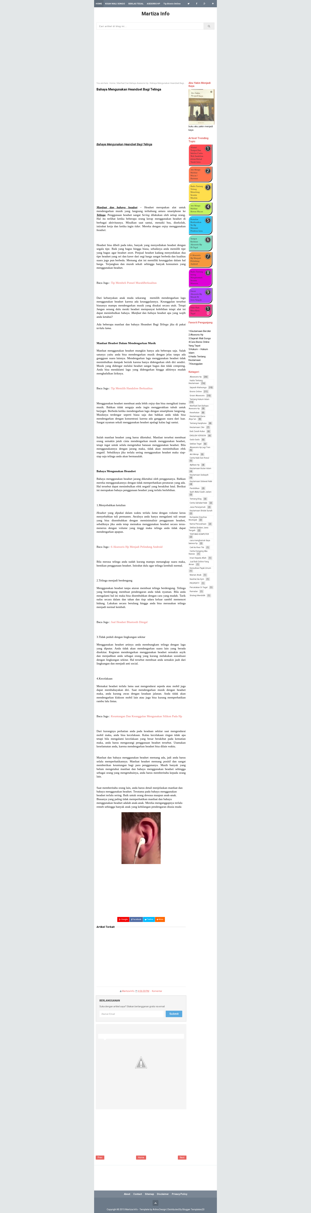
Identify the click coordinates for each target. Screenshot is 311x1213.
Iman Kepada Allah (198, 558)
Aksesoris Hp (196, 377)
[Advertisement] (155, 54)
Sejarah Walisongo (198, 387)
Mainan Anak (195, 575)
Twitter (150, 919)
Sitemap (149, 1194)
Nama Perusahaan (198, 524)
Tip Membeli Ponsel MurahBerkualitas (134, 282)
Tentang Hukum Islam (199, 399)
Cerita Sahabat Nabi (198, 503)
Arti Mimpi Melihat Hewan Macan (196, 208)
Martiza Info (128, 991)
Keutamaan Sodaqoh (199, 475)
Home (141, 1157)
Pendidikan (195, 488)
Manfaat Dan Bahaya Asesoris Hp (198, 407)
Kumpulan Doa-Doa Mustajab (198, 518)
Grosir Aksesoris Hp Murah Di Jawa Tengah (196, 295)
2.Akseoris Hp (196, 327)
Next (182, 1157)
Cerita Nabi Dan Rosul (199, 458)
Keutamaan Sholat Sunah (201, 511)
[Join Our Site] (213, 3)
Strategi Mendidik (197, 595)
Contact (137, 1194)
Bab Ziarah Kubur (197, 431)
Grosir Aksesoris (197, 395)
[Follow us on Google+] (204, 3)
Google (124, 919)
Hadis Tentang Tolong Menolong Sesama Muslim (196, 192)
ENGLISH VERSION (198, 435)
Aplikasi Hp (194, 465)
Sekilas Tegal (196, 444)
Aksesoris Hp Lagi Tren (200, 447)
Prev (100, 1157)
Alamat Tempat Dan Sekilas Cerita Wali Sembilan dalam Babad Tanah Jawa (196, 154)
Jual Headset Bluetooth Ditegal (129, 622)
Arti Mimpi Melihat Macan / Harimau (195, 174)
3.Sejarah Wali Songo (200, 331)
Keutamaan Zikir (197, 427)
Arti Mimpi (194, 454)
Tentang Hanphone (198, 423)
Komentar (157, 991)
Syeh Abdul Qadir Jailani (200, 492)
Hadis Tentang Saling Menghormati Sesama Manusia (196, 277)
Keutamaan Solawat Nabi (201, 481)
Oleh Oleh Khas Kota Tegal (195, 310)
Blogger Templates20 (193, 1209)
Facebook (136, 919)
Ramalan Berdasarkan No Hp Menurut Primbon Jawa (196, 225)
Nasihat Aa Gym (197, 579)
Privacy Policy (179, 1194)
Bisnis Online (196, 391)
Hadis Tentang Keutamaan (196, 381)
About (127, 1194)
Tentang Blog (196, 499)
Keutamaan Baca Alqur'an (197, 417)
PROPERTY (194, 583)
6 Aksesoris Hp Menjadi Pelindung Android (136, 546)
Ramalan (194, 591)
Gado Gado (195, 439)
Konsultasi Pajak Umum (200, 568)
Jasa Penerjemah (198, 507)
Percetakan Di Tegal (198, 587)
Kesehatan (194, 412)
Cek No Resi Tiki (197, 547)
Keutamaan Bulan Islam (200, 468)
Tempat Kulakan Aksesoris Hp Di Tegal (196, 243)
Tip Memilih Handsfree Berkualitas (132, 388)
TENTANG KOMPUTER (199, 534)
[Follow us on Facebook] (196, 3)
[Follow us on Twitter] (188, 3)
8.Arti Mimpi (195, 364)
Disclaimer (163, 1194)
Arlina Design (159, 1209)
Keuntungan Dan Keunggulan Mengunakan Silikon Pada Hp (146, 716)
